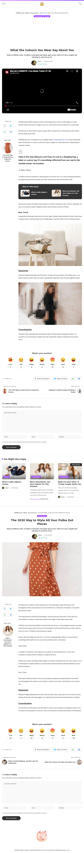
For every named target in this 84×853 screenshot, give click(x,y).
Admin (39, 61)
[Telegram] (46, 64)
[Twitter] (41, 64)
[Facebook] (39, 64)
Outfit (47, 16)
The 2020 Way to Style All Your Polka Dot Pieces (7, 158)
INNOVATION (44, 499)
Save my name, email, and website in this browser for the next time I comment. (25, 442)
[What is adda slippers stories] (34, 193)
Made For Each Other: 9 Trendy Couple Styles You (69, 483)
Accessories (38, 16)
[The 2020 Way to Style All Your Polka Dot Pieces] (7, 148)
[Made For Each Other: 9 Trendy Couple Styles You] (70, 471)
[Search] (80, 4)
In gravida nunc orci (61, 140)
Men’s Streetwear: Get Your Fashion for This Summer (40, 484)
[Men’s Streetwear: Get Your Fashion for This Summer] (66, 193)
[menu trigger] (4, 4)
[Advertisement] (42, 33)
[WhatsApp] (43, 64)
